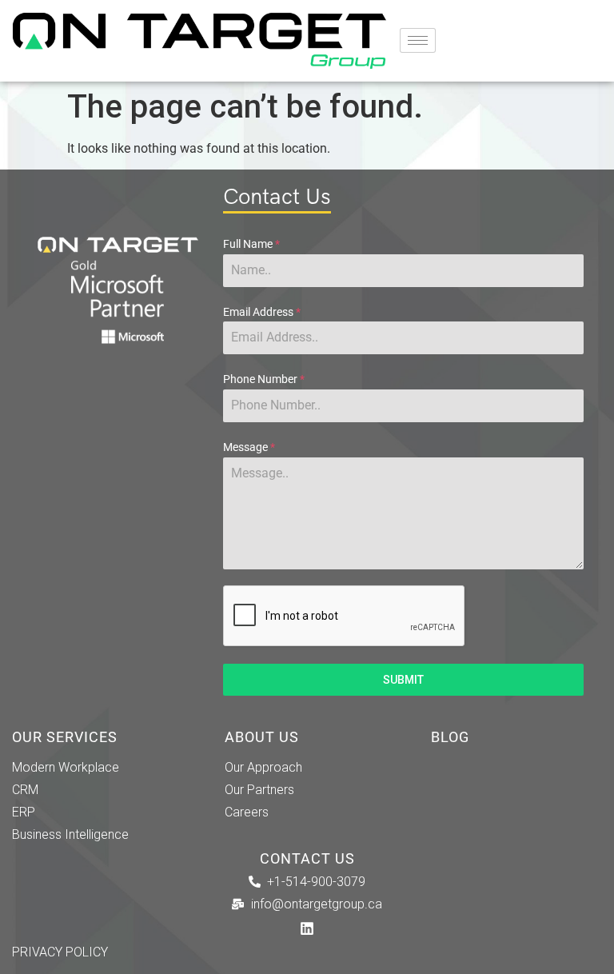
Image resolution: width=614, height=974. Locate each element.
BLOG (450, 737)
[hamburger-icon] (418, 40)
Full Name (251, 244)
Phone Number (264, 379)
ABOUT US (262, 737)
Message (249, 447)
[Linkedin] (307, 928)
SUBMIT (403, 679)
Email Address (262, 311)
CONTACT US (307, 859)
